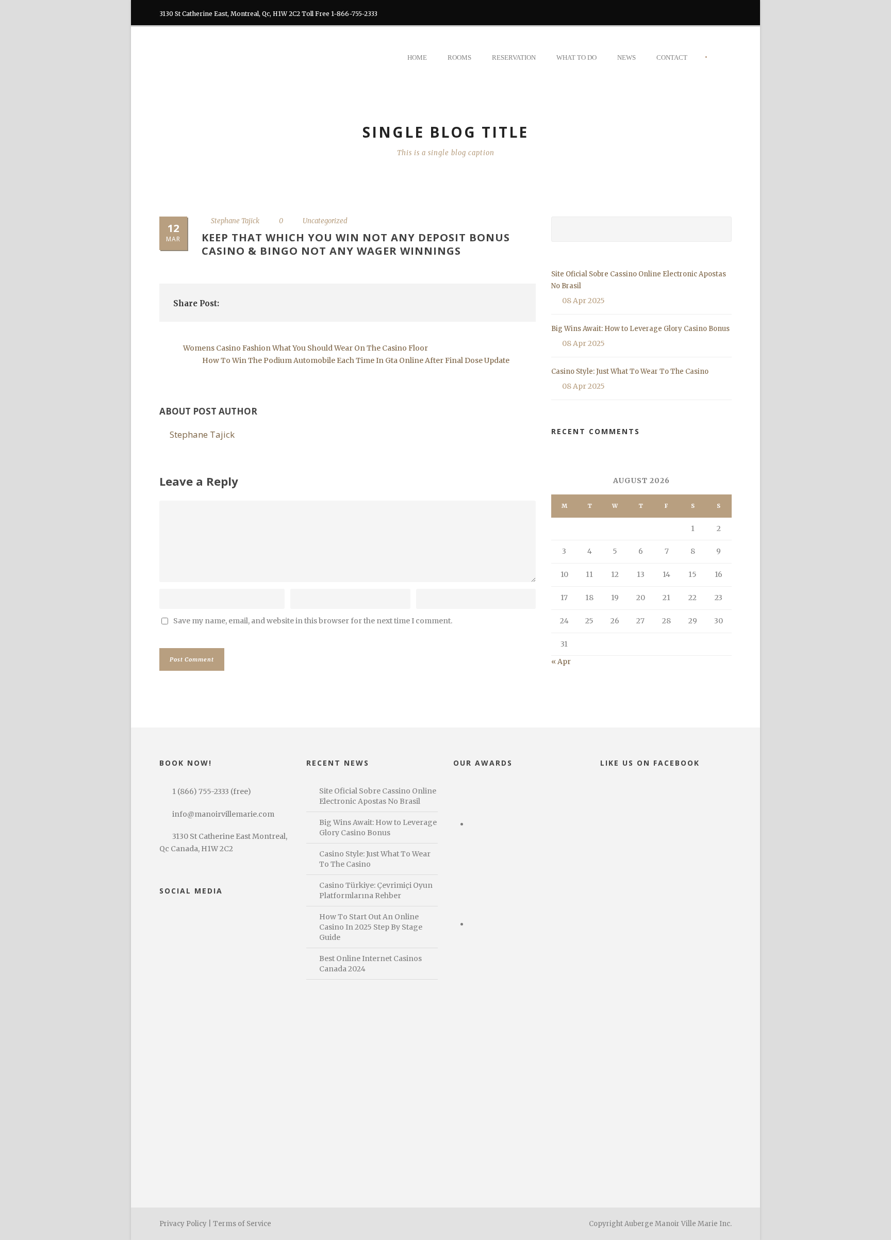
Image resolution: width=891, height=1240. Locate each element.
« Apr (561, 661)
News (626, 57)
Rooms (459, 57)
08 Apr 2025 (583, 300)
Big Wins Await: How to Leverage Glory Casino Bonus (640, 328)
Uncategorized (325, 221)
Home (417, 57)
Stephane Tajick (235, 221)
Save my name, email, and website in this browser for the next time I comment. (312, 620)
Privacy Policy (183, 1223)
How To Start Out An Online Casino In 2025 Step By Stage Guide (370, 927)
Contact (671, 57)
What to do (576, 57)
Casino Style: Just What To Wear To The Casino (629, 371)
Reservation (514, 57)
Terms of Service (242, 1223)
